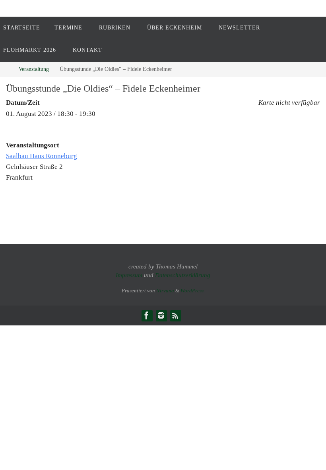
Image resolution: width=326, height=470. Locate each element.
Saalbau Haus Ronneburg (41, 156)
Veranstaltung (34, 69)
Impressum (129, 275)
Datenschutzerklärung (182, 275)
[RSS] (175, 315)
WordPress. (192, 291)
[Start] (6, 69)
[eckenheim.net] (161, 315)
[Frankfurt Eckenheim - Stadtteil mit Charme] (147, 315)
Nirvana (165, 291)
